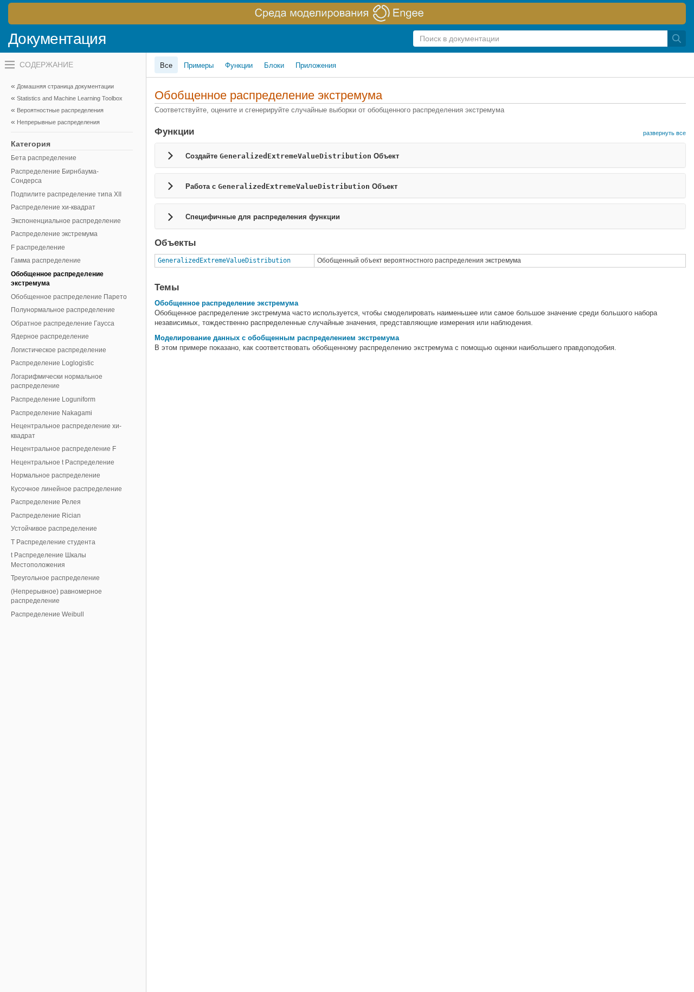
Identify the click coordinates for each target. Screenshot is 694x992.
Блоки (274, 65)
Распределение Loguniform (53, 399)
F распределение (38, 247)
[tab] (420, 155)
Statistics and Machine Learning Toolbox (70, 98)
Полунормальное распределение (63, 310)
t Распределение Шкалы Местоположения (48, 560)
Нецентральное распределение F (63, 449)
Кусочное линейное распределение (66, 489)
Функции (239, 65)
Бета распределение (43, 158)
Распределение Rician (46, 515)
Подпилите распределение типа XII (66, 194)
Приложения (315, 65)
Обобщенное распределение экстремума (57, 279)
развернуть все (664, 133)
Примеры (199, 65)
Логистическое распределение (58, 350)
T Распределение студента (53, 542)
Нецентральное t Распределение (62, 462)
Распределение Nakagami (51, 413)
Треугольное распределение (55, 578)
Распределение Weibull (47, 614)
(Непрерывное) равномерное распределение (56, 596)
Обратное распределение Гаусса (62, 323)
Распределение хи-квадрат (53, 207)
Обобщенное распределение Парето (69, 297)
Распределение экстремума (54, 234)
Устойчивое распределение (54, 528)
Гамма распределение (46, 260)
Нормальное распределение (55, 475)
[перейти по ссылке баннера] (347, 13)
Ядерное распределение (50, 336)
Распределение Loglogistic (52, 363)
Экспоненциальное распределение (66, 221)
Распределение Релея (46, 502)
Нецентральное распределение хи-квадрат (66, 431)
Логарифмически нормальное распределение (56, 381)
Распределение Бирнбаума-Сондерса (55, 176)
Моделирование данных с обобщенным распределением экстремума (277, 338)
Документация (57, 38)
